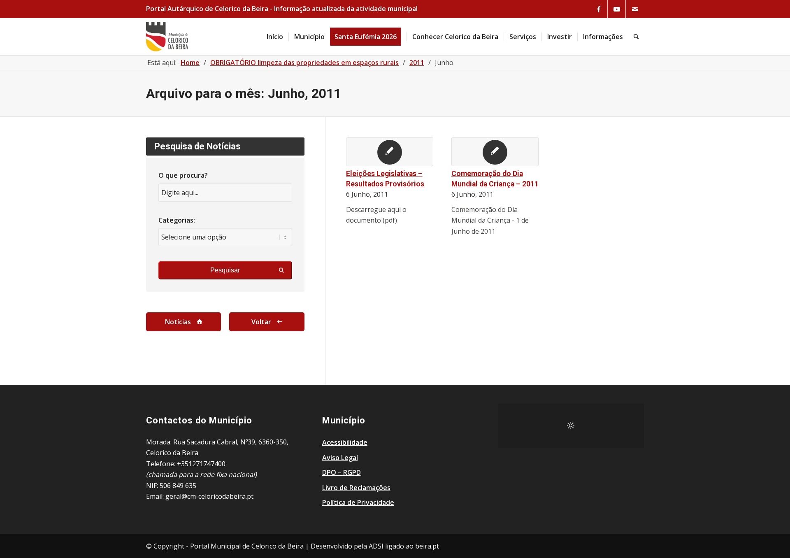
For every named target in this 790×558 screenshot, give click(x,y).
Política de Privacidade (358, 502)
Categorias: (176, 220)
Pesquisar (225, 270)
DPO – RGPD (341, 472)
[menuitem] (274, 36)
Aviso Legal (340, 457)
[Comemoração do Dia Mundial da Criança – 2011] (495, 151)
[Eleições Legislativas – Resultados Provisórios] (389, 151)
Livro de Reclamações (356, 487)
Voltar (261, 321)
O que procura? (183, 175)
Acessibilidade (344, 442)
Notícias (178, 321)
